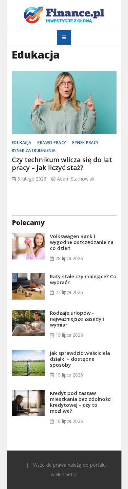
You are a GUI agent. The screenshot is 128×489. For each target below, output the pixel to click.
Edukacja (22, 142)
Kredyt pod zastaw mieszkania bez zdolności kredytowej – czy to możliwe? (81, 402)
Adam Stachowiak (76, 179)
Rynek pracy (85, 142)
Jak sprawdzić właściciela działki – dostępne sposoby (80, 359)
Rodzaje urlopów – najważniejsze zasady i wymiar (77, 318)
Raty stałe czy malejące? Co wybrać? (83, 279)
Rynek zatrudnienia (34, 150)
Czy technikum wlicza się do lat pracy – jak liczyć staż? (62, 163)
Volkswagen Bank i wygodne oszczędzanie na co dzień (82, 242)
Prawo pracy (51, 142)
